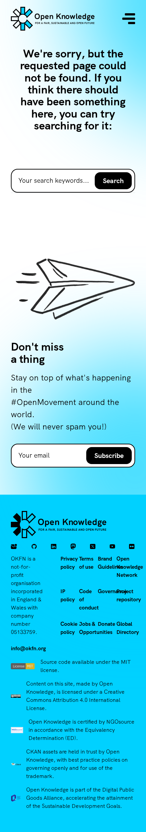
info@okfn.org (28, 648)
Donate (106, 623)
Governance (112, 591)
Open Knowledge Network (129, 567)
